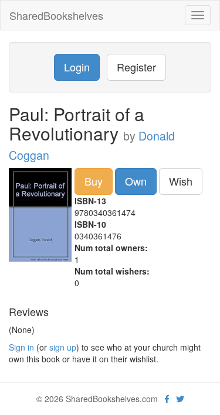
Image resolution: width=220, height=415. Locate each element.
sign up (62, 347)
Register (136, 66)
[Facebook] (167, 398)
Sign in (21, 347)
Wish (180, 180)
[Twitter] (180, 398)
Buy (93, 180)
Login (77, 66)
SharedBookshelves (56, 15)
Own (136, 180)
